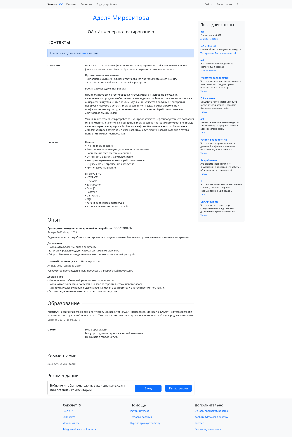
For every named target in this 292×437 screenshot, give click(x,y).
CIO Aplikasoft (209, 201)
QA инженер (208, 46)
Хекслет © (72, 405)
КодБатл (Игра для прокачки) (212, 417)
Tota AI (203, 91)
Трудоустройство (107, 4)
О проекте (69, 417)
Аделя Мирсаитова (121, 17)
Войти (208, 4)
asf (202, 31)
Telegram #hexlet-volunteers (79, 429)
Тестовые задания (141, 417)
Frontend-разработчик (214, 77)
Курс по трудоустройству (145, 423)
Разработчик (208, 160)
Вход (148, 388)
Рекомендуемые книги (208, 429)
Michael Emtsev (208, 70)
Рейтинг (68, 411)
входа (85, 53)
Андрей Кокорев (209, 38)
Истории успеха (139, 411)
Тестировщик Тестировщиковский (218, 53)
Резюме (71, 4)
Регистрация (224, 4)
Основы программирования (212, 411)
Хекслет (199, 423)
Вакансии (86, 4)
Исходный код (71, 423)
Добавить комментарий (61, 364)
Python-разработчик (213, 139)
